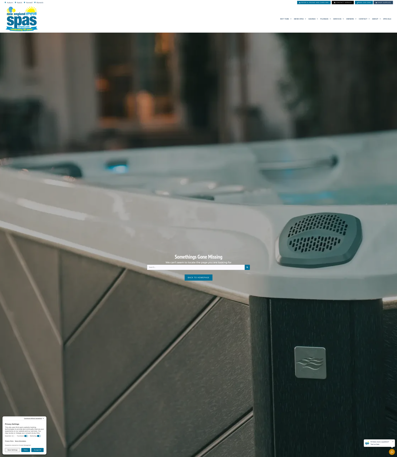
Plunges (324, 19)
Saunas (312, 19)
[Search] (247, 267)
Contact (363, 19)
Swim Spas (299, 19)
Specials (387, 19)
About (375, 19)
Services (337, 19)
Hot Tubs (284, 19)
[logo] (33, 19)
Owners (350, 19)
